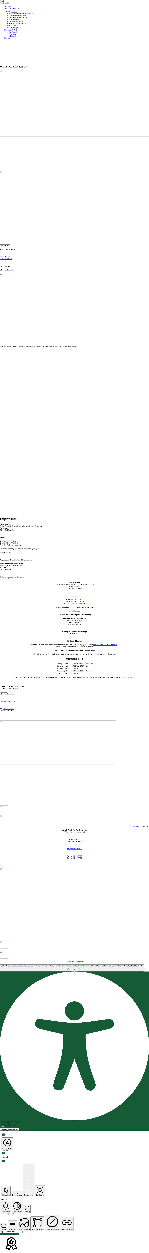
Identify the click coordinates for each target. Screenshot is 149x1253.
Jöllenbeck (12, 36)
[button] (145, 969)
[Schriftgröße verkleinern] (3, 1134)
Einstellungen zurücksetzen (9, 1234)
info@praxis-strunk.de (13, 545)
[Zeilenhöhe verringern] (3, 1161)
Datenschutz (136, 826)
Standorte (7, 30)
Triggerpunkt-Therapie (16, 21)
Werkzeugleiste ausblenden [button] (9, 1129)
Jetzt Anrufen (5, 245)
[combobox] (72, 968)
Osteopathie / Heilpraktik (17, 15)
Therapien (7, 11)
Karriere (7, 38)
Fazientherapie (14, 19)
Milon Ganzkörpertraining (18, 17)
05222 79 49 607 (6, 259)
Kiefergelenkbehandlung (17, 23)
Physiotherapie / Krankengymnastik (21, 13)
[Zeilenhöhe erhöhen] (3, 1153)
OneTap (13, 1125)
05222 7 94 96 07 (12, 541)
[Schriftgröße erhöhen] (3, 1126)
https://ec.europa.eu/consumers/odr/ (105, 645)
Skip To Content (6, 1232)
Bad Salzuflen (13, 32)
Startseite (7, 7)
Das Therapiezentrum (11, 8)
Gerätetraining (14, 27)
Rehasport (12, 25)
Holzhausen (13, 34)
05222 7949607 (8, 709)
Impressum (145, 826)
